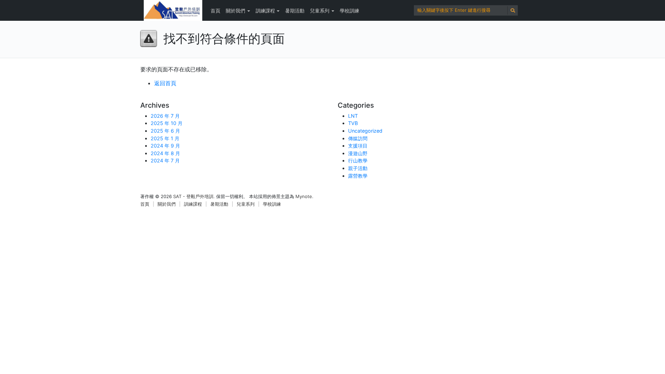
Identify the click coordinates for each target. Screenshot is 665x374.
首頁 (215, 11)
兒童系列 (319, 11)
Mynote (303, 196)
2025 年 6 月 (165, 131)
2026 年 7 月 (165, 116)
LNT (353, 116)
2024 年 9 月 (165, 146)
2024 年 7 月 (165, 160)
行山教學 (357, 160)
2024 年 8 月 (165, 153)
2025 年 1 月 (165, 138)
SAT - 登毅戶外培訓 (193, 196)
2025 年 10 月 (167, 123)
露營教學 (357, 176)
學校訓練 (349, 11)
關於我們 (235, 11)
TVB (353, 123)
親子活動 (357, 168)
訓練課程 (265, 11)
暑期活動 (294, 11)
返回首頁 (165, 83)
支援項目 (357, 146)
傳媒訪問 (357, 138)
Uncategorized (365, 131)
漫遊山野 (357, 153)
